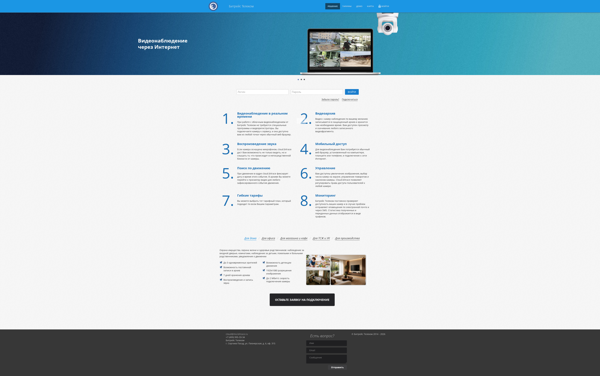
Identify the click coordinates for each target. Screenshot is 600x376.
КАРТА (370, 6)
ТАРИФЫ (347, 6)
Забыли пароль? (330, 99)
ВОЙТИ (385, 6)
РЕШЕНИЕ (333, 6)
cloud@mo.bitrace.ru (237, 334)
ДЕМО (359, 6)
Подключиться (350, 99)
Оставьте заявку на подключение (302, 300)
